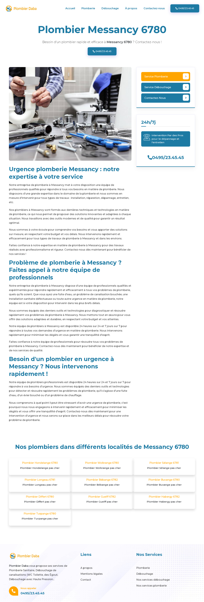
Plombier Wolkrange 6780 (102, 465)
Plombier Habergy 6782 (164, 499)
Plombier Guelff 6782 (102, 499)
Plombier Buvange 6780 (164, 482)
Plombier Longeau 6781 (39, 482)
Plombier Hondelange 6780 (40, 465)
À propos (131, 8)
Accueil (70, 8)
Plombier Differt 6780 (40, 499)
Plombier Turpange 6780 (40, 516)
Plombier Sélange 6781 (164, 465)
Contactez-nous (154, 8)
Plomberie (88, 8)
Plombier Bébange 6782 (102, 482)
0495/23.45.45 (186, 8)
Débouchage (110, 8)
